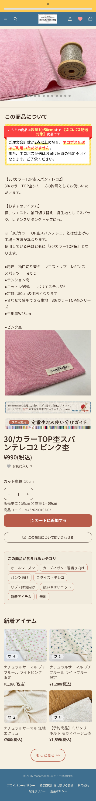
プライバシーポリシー (21, 785)
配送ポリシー (37, 791)
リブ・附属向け (23, 586)
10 (65, 96)
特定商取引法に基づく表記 (56, 785)
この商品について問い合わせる (51, 537)
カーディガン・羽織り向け (64, 567)
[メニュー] (5, 19)
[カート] (90, 19)
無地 (42, 596)
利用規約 (83, 785)
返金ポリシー (58, 791)
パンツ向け (19, 577)
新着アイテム (21, 596)
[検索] (15, 19)
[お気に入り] (80, 19)
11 (70, 96)
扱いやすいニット (57, 586)
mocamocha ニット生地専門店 (53, 776)
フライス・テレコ (50, 577)
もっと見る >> (48, 755)
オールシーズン (23, 567)
